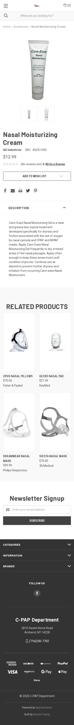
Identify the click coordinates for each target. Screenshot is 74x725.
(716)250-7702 (39, 641)
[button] (53, 164)
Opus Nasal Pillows (18, 376)
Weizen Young (41, 714)
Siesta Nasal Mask (53, 456)
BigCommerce (44, 707)
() (69, 5)
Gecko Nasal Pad (51, 376)
